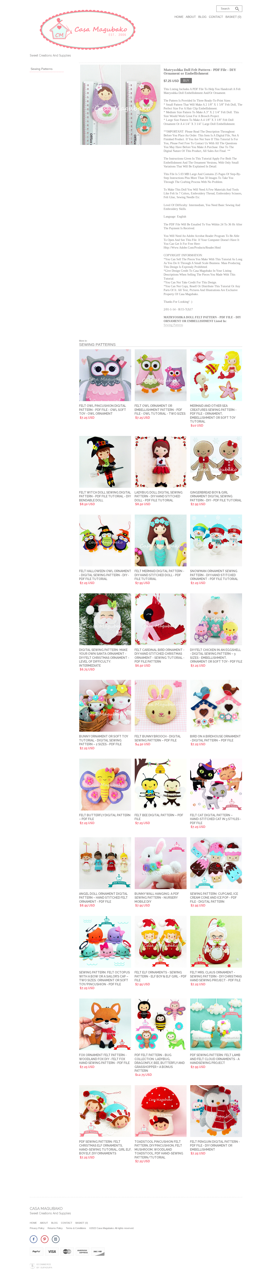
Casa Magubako (46, 1208)
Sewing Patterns (41, 69)
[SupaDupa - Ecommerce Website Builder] (32, 1266)
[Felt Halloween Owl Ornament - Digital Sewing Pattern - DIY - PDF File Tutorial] (105, 541)
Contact (216, 16)
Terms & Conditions (76, 1228)
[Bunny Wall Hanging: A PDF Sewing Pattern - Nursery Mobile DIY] (161, 863)
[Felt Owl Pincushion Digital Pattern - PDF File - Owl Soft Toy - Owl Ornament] (105, 375)
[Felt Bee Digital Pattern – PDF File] (161, 785)
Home (178, 16)
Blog (202, 16)
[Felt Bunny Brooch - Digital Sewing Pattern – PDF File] (161, 706)
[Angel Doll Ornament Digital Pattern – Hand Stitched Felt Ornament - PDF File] (105, 863)
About (191, 16)
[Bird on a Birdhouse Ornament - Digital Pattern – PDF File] (216, 706)
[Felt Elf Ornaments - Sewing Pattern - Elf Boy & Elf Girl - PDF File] (161, 942)
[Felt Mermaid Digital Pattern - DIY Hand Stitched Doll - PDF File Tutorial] (161, 541)
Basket (233, 16)
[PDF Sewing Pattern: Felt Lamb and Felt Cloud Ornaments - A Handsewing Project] (216, 1024)
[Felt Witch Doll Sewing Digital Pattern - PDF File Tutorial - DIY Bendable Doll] (105, 462)
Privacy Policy (37, 1228)
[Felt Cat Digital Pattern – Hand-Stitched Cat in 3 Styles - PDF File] (216, 785)
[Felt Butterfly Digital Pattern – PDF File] (105, 785)
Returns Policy (55, 1228)
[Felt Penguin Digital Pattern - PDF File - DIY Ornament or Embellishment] (216, 1111)
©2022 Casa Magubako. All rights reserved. (111, 1228)
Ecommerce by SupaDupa (44, 1265)
